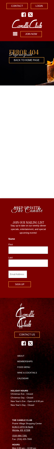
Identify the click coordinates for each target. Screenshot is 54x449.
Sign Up (19, 284)
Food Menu (23, 367)
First (10, 244)
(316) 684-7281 (19, 435)
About (20, 356)
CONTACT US (27, 334)
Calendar (22, 378)
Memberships (25, 361)
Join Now (31, 34)
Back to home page (26, 60)
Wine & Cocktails (27, 372)
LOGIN (39, 6)
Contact (17, 6)
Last (10, 257)
